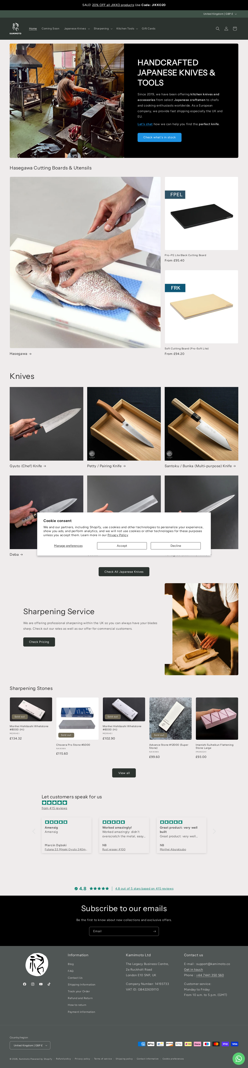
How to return (77, 1005)
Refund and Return (80, 998)
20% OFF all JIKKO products (113, 5)
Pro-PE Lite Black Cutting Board (185, 255)
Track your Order (79, 991)
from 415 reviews (54, 808)
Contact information (148, 1059)
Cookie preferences (173, 1059)
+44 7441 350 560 (210, 975)
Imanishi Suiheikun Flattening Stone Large (214, 746)
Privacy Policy (118, 535)
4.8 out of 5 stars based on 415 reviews (144, 888)
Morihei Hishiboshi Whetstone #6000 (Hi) (122, 728)
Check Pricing (39, 642)
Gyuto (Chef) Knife (26, 466)
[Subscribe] (154, 931)
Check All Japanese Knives (124, 572)
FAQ (71, 971)
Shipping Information (82, 984)
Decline (175, 546)
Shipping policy (124, 1059)
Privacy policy (82, 1059)
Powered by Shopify (41, 1059)
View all (124, 773)
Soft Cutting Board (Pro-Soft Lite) (187, 348)
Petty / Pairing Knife (104, 466)
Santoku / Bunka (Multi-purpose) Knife (198, 466)
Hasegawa (19, 354)
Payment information (81, 1012)
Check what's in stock (159, 137)
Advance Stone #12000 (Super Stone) (168, 746)
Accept (122, 546)
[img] (126, 803)
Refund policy (63, 1059)
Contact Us (75, 977)
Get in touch (193, 969)
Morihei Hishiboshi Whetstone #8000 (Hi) (29, 728)
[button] (76, 29)
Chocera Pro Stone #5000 (73, 744)
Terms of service (103, 1059)
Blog (71, 964)
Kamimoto (24, 1059)
